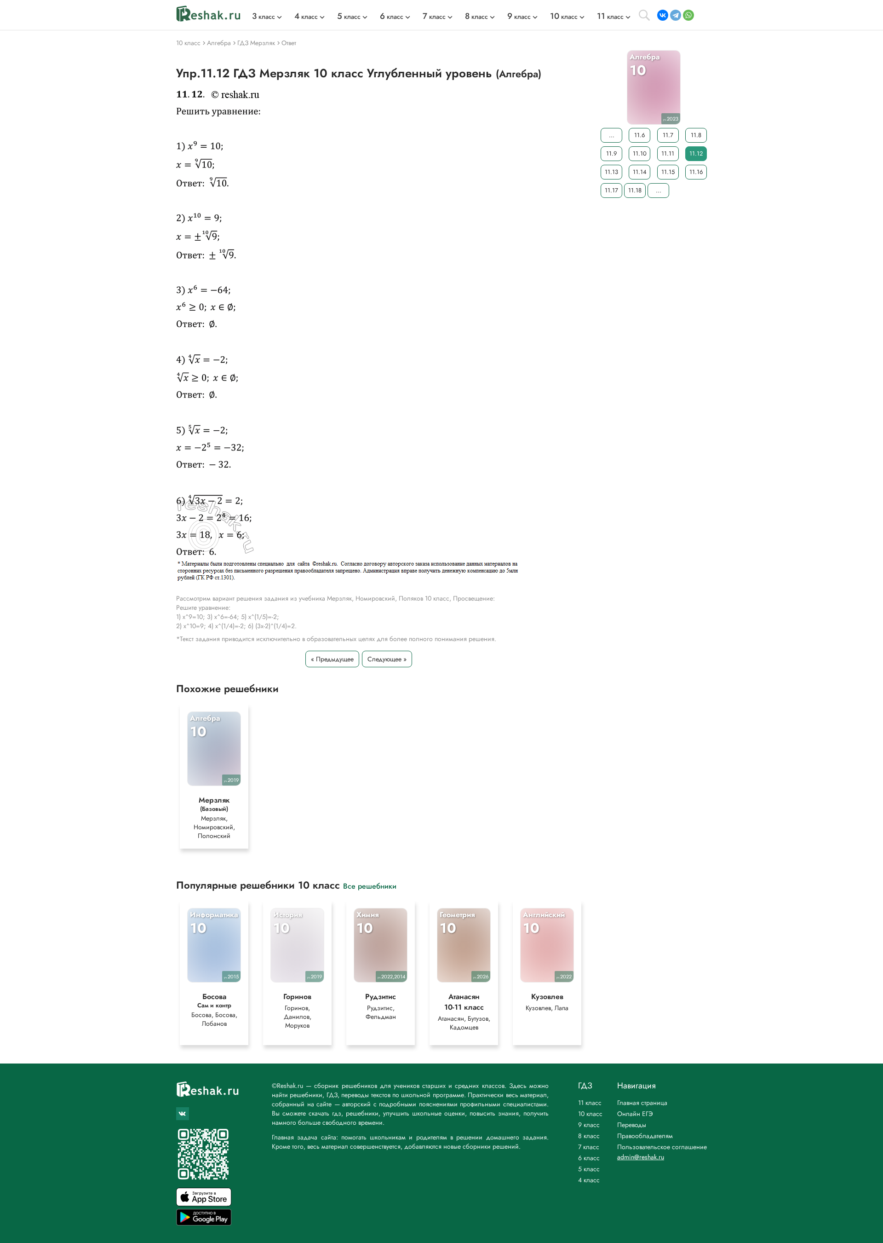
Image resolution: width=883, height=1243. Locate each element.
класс (263, 16)
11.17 (611, 190)
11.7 (668, 135)
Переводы (631, 1124)
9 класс (589, 1124)
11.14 (640, 172)
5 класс (589, 1169)
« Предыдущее (332, 659)
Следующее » (387, 659)
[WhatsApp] (688, 15)
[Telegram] (675, 15)
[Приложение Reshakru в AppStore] (203, 1203)
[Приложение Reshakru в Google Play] (203, 1223)
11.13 (611, 172)
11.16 (696, 172)
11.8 (696, 135)
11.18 (635, 190)
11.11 (667, 153)
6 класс (589, 1157)
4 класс (589, 1180)
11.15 (668, 172)
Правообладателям (645, 1135)
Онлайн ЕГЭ (635, 1113)
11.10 (640, 153)
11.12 (696, 153)
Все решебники (369, 885)
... (611, 135)
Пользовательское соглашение (662, 1146)
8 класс (589, 1135)
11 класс (590, 1102)
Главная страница (642, 1102)
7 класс (588, 1146)
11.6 (639, 135)
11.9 (611, 153)
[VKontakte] (662, 15)
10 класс (590, 1113)
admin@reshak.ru (640, 1157)
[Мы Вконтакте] (182, 1113)
